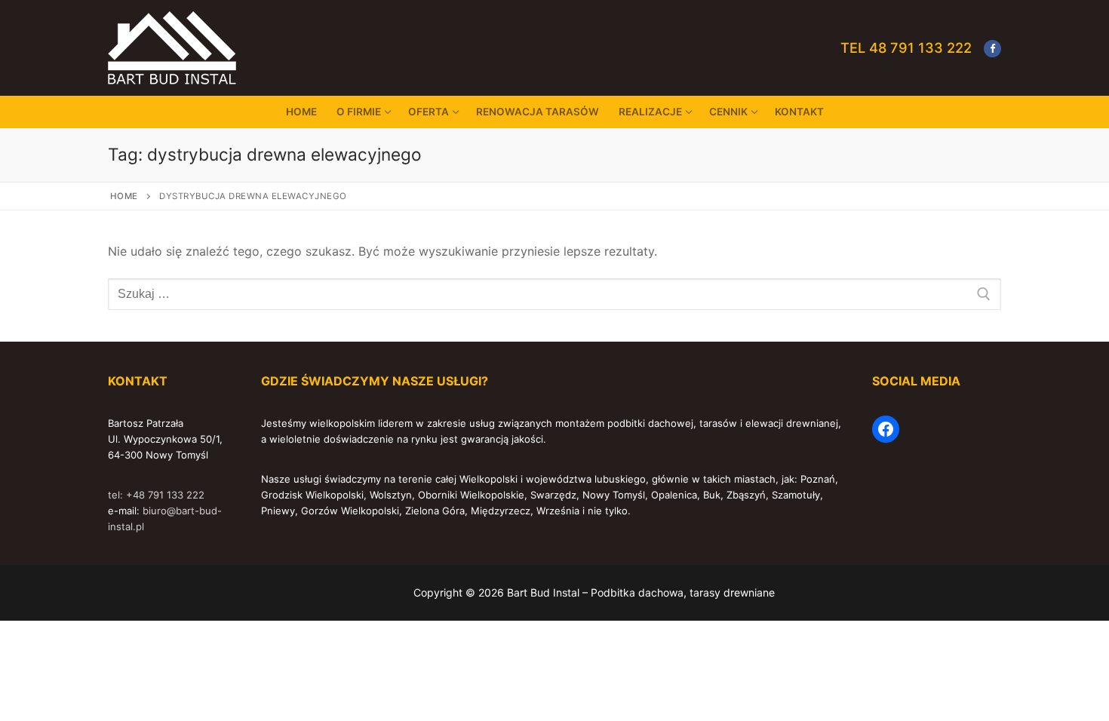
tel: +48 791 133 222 (156, 495)
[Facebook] (992, 48)
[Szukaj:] (554, 294)
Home (124, 196)
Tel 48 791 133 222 (906, 47)
